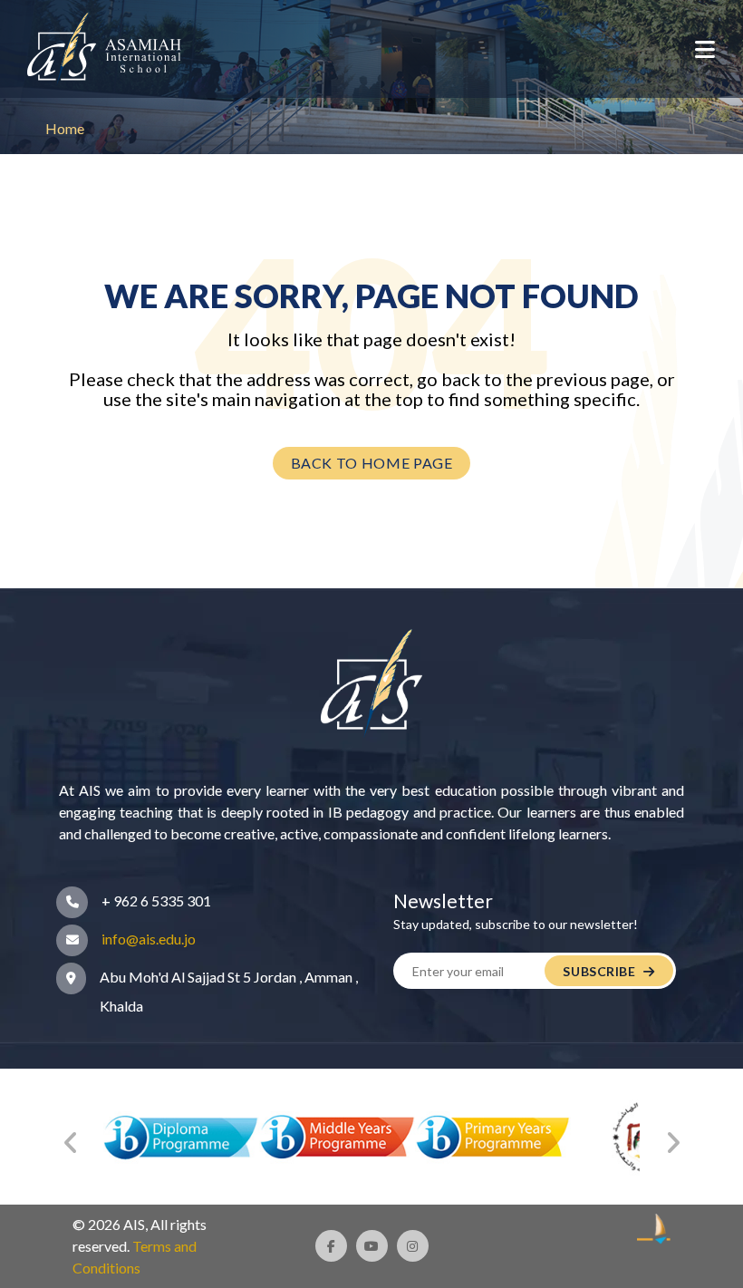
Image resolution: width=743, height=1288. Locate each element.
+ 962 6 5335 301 (156, 900)
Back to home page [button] (372, 462)
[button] (705, 49)
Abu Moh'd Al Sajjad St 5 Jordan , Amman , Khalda (229, 991)
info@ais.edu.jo (148, 938)
